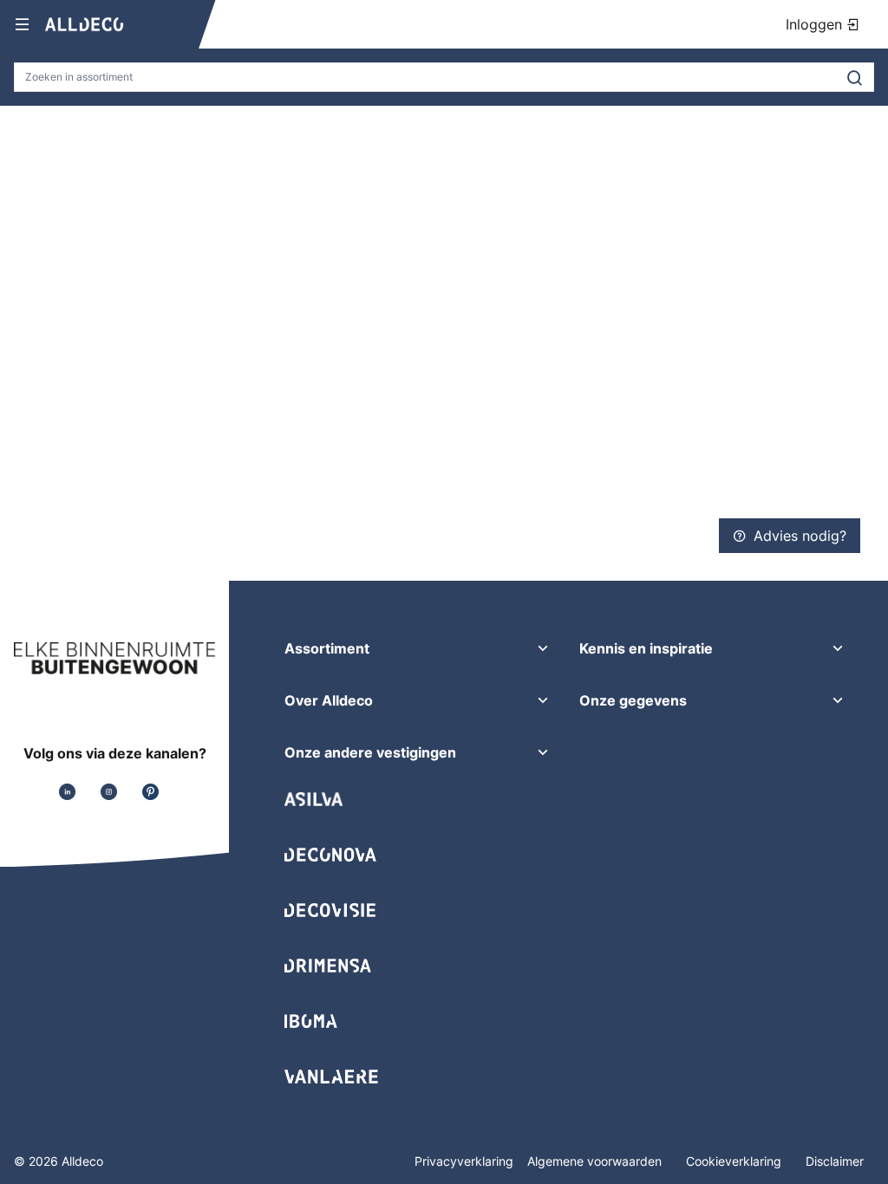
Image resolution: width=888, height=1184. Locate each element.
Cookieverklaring (735, 1161)
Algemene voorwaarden (596, 1161)
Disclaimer (835, 1161)
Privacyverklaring (464, 1161)
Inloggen (816, 24)
